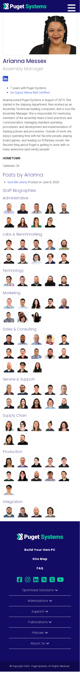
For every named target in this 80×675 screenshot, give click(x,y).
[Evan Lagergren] (36, 258)
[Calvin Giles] (50, 512)
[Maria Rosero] (36, 303)
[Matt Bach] (36, 244)
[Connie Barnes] (9, 439)
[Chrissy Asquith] (23, 403)
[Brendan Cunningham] (36, 462)
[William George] (64, 303)
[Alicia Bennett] (36, 222)
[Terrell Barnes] (50, 353)
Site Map (39, 559)
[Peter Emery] (64, 258)
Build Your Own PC (39, 550)
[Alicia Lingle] (9, 425)
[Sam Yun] (9, 489)
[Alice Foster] (64, 425)
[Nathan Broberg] (50, 389)
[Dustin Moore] (9, 222)
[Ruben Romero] (9, 512)
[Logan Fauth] (64, 462)
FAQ (40, 568)
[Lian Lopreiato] (50, 208)
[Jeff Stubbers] (36, 339)
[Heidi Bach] (23, 222)
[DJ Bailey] (50, 303)
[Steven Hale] (64, 403)
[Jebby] (50, 280)
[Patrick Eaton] (50, 258)
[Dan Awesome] (23, 462)
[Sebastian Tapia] (9, 475)
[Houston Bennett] (23, 317)
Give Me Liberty (17, 182)
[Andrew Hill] (9, 353)
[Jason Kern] (50, 462)
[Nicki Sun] (36, 317)
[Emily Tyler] (50, 425)
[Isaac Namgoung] (23, 367)
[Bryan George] (36, 512)
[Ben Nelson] (23, 280)
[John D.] (9, 258)
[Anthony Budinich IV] (9, 280)
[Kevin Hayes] (36, 208)
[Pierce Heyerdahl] (36, 475)
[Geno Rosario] (36, 353)
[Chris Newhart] (64, 280)
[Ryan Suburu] (23, 303)
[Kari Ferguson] (23, 425)
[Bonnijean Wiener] (9, 389)
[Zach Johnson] (64, 244)
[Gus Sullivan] (36, 403)
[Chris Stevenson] (50, 244)
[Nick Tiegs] (9, 367)
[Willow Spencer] (23, 475)
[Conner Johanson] (50, 403)
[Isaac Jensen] (64, 208)
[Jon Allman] (9, 403)
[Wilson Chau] (9, 339)
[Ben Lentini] (36, 389)
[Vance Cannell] (23, 439)
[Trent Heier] (50, 475)
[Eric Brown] (9, 303)
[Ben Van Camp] (64, 475)
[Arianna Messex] (9, 462)
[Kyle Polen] (23, 512)
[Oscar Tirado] (9, 317)
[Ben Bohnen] (23, 389)
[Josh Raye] (23, 244)
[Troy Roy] (23, 208)
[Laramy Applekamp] (50, 222)
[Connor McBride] (9, 244)
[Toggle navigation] (77, 6)
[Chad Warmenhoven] (64, 389)
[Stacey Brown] (36, 425)
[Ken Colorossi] (36, 280)
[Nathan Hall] (64, 353)
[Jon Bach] (9, 208)
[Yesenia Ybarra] (36, 367)
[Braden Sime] (64, 339)
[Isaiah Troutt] (23, 339)
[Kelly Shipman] (23, 258)
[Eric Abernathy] (23, 353)
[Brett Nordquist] (50, 339)
